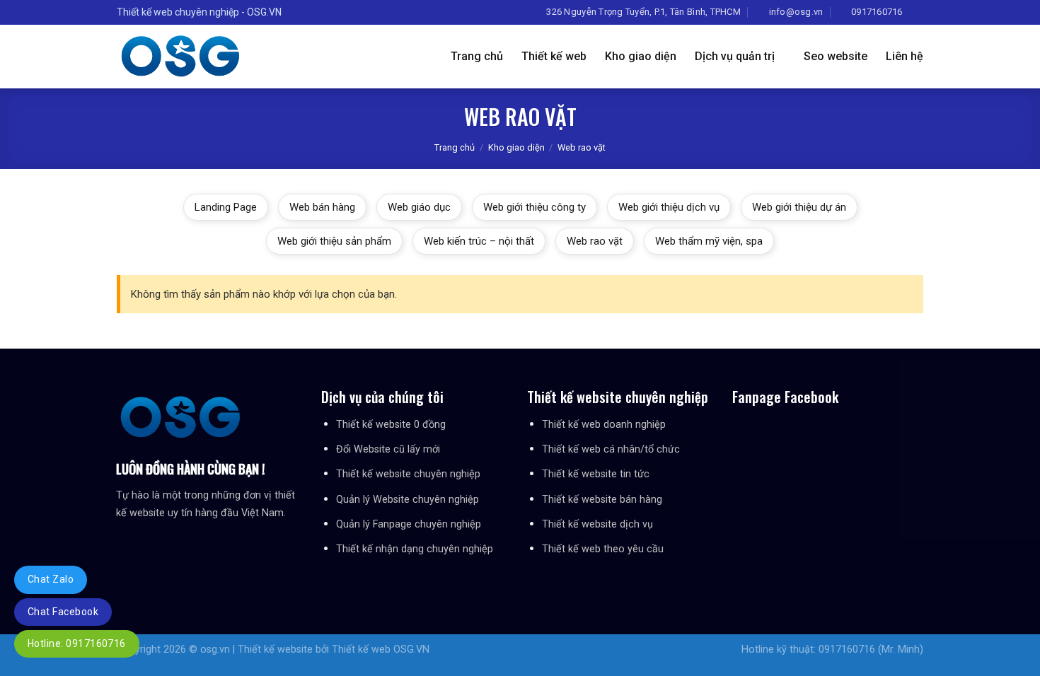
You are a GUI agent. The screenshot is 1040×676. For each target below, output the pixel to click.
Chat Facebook (63, 611)
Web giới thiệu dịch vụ (669, 207)
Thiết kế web (554, 56)
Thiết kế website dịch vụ (597, 524)
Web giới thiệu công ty (534, 207)
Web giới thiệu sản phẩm (334, 241)
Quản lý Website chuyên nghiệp (407, 500)
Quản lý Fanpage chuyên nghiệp (408, 524)
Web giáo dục (419, 207)
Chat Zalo (51, 579)
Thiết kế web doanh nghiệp (604, 425)
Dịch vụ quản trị (735, 56)
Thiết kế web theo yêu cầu (603, 549)
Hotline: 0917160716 (77, 643)
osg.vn (215, 649)
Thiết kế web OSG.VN (380, 649)
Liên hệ (904, 56)
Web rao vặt (595, 241)
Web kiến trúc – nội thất (479, 241)
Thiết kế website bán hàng (602, 500)
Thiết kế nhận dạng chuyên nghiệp (414, 549)
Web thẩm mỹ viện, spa (709, 241)
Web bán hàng (322, 207)
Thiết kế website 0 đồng (391, 425)
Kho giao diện (640, 56)
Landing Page (226, 207)
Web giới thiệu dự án (799, 207)
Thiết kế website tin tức (595, 474)
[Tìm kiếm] (918, 12)
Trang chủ (477, 56)
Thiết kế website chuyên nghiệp (408, 474)
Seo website (835, 56)
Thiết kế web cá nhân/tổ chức (611, 449)
